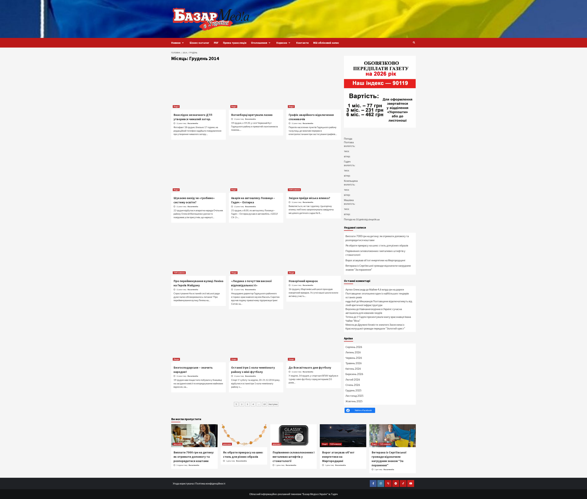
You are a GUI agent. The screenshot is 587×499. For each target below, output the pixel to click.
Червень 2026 (353, 357)
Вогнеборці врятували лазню (252, 115)
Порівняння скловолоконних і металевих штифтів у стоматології (375, 253)
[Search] (414, 42)
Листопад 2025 (354, 395)
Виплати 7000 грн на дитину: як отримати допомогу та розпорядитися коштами (377, 238)
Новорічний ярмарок (303, 281)
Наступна (273, 404)
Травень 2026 (353, 363)
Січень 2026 (352, 384)
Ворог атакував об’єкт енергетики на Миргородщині (375, 260)
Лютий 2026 (352, 379)
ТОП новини (294, 190)
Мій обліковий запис (326, 42)
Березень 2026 (354, 374)
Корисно (281, 42)
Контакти (302, 42)
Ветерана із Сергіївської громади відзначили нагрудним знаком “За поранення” (378, 267)
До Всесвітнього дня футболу (310, 367)
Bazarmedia (193, 123)
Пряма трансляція (234, 42)
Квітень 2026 (353, 368)
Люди (234, 273)
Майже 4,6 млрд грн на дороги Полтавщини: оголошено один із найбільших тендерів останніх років (377, 293)
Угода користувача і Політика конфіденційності (199, 483)
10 (264, 404)
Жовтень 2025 (354, 401)
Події (176, 106)
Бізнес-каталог (199, 42)
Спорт (234, 359)
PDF (216, 42)
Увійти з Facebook (363, 410)
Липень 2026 (353, 352)
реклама (177, 444)
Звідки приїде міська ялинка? (309, 198)
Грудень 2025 (353, 390)
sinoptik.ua (374, 219)
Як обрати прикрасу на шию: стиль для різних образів (376, 245)
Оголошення (259, 42)
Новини (176, 42)
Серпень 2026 (353, 347)
